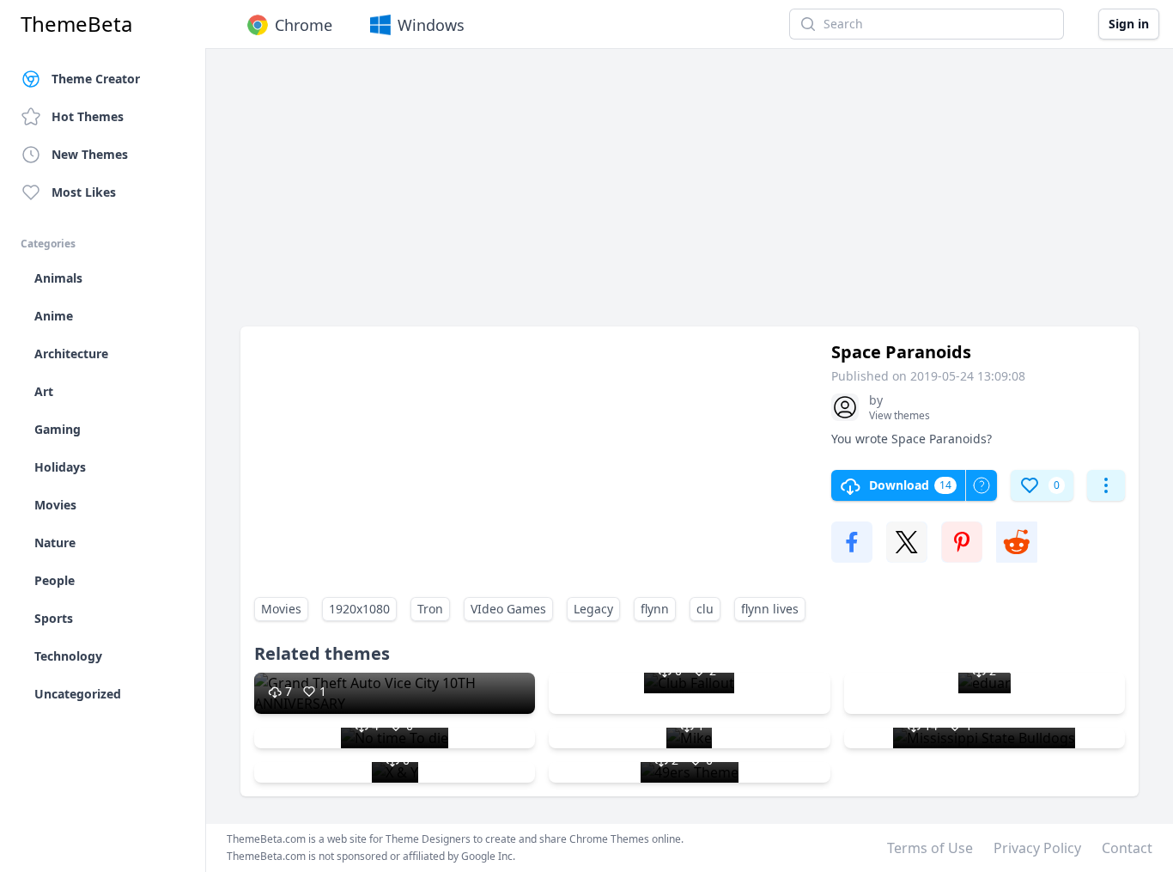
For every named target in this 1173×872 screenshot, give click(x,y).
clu (705, 609)
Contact (1127, 847)
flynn (655, 609)
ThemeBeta (76, 24)
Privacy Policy (1037, 847)
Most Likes (84, 192)
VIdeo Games (508, 609)
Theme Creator (96, 78)
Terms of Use (930, 847)
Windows (431, 25)
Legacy (593, 609)
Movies (281, 609)
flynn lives (770, 609)
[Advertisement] (689, 196)
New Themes (90, 154)
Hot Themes (88, 116)
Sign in (1129, 23)
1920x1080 (359, 609)
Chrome (303, 25)
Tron (430, 609)
